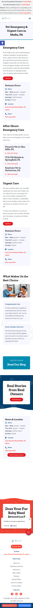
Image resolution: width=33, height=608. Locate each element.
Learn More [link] (27, 1)
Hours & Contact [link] (16, 583)
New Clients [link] (17, 573)
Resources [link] (16, 570)
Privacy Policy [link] (16, 586)
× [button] (29, 519)
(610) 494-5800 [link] (25, 13)
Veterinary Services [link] (16, 566)
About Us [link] (16, 563)
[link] (2, 43)
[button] (28, 532)
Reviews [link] (16, 576)
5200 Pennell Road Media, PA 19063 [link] (16, 554)
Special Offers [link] (16, 579)
